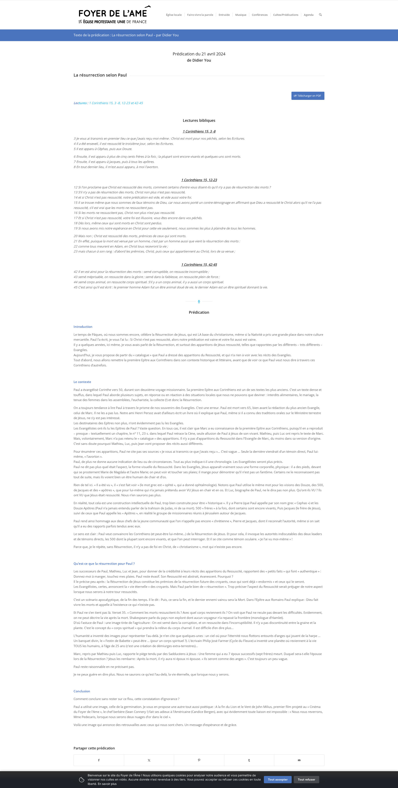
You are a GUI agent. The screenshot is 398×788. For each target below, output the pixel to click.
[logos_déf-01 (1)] (115, 14)
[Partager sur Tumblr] (249, 760)
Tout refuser (306, 779)
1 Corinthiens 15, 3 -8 (104, 103)
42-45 (138, 103)
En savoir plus (107, 784)
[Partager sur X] (149, 760)
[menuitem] (173, 14)
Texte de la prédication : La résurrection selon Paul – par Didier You (126, 35)
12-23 (125, 103)
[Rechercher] (320, 14)
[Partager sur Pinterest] (199, 760)
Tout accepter (278, 779)
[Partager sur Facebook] (99, 760)
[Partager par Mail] (299, 760)
